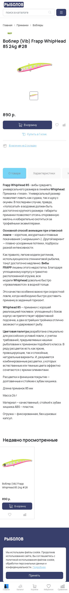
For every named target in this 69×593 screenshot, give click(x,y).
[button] (61, 12)
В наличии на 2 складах (22, 145)
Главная (7, 25)
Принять (34, 575)
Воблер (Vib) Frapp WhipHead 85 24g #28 (15, 485)
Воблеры (38, 25)
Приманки (22, 25)
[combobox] (29, 12)
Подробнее (39, 567)
